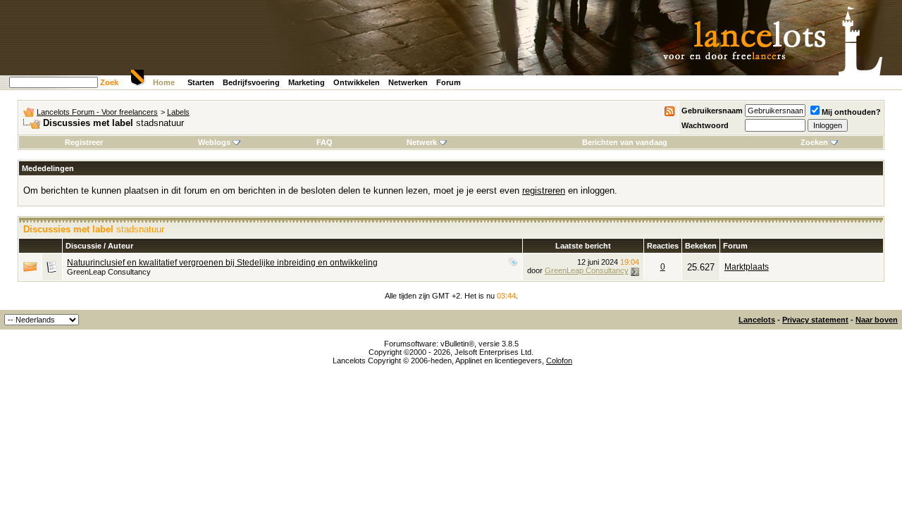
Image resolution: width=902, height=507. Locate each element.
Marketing (306, 82)
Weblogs (214, 142)
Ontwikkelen (356, 82)
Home (164, 82)
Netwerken (408, 82)
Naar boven (876, 319)
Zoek (109, 82)
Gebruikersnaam (712, 110)
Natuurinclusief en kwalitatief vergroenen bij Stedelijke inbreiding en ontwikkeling (222, 263)
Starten (200, 82)
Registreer (84, 142)
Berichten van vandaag (624, 142)
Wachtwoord (705, 125)
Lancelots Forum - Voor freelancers (97, 112)
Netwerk (422, 142)
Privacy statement (815, 319)
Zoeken (814, 142)
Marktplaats (746, 267)
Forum (448, 82)
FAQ (324, 142)
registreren (543, 190)
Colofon (559, 360)
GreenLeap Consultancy (109, 272)
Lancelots (757, 319)
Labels (178, 112)
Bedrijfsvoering (251, 82)
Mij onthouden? (851, 112)
